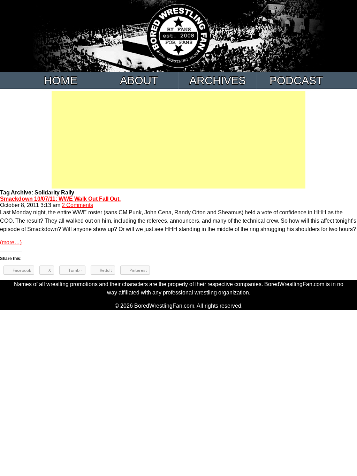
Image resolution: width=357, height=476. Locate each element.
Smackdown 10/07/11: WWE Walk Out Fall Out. (60, 199)
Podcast (296, 80)
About (139, 80)
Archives (217, 80)
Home (60, 80)
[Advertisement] (178, 140)
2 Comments (77, 205)
